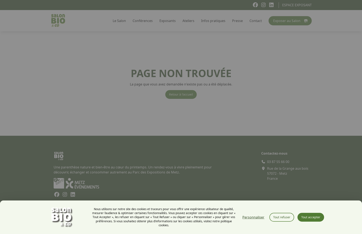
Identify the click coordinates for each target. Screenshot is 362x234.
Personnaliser (253, 217)
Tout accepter (310, 217)
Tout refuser (281, 217)
